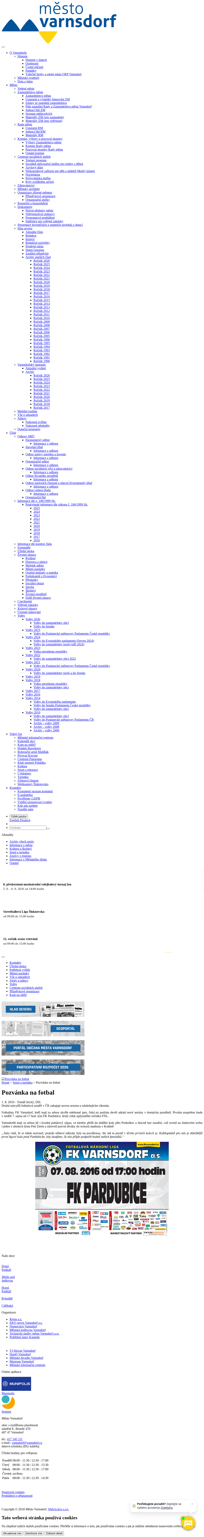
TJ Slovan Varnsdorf (22, 1350)
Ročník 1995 (41, 343)
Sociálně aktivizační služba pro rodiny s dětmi (54, 164)
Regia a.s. (16, 1319)
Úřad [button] (13, 432)
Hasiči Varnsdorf (20, 1354)
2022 (36, 519)
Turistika (23, 777)
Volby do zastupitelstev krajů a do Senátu (59, 673)
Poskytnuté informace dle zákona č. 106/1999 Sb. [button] (57, 504)
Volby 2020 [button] (33, 669)
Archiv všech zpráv (22, 841)
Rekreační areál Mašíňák (33, 752)
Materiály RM (34, 135)
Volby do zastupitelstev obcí (51, 622)
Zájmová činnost (28, 780)
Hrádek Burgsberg (29, 748)
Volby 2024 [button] (33, 637)
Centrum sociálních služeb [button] (34, 156)
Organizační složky (38, 199)
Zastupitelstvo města (38, 95)
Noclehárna (33, 174)
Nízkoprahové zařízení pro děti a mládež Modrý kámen (60, 171)
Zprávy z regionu (20, 856)
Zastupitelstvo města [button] (30, 92)
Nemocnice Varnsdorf (23, 1326)
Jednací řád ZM (35, 110)
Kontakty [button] (15, 787)
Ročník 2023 (41, 271)
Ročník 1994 (41, 346)
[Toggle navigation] (3, 47)
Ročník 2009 (41, 321)
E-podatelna (25, 795)
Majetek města (35, 565)
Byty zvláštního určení (40, 181)
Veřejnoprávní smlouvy (40, 214)
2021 (36, 522)
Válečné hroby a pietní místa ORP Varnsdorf (53, 74)
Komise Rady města (38, 146)
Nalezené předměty (38, 425)
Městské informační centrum (35, 737)
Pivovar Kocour (28, 755)
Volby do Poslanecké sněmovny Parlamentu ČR (63, 719)
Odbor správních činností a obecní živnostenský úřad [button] (59, 483)
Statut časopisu (35, 250)
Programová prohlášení (40, 217)
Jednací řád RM (35, 131)
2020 (36, 526)
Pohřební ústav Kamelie (25, 1337)
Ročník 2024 (41, 268)
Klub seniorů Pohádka (32, 762)
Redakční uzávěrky (38, 242)
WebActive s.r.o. (58, 1509)
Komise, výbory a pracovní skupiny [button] (40, 138)
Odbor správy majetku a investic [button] (46, 454)
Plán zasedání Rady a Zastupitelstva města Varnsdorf (59, 106)
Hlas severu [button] (25, 228)
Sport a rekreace (28, 769)
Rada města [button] (25, 124)
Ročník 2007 (41, 328)
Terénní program (36, 160)
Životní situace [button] (27, 554)
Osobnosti (32, 63)
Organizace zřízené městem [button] (35, 192)
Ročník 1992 (41, 354)
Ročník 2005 (41, 336)
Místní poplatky (35, 569)
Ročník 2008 (41, 325)
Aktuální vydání (36, 368)
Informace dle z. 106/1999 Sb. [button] (37, 501)
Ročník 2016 (41, 296)
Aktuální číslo (34, 232)
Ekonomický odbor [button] (38, 440)
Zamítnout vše (33, 1533)
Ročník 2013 (41, 307)
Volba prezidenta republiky (50, 651)
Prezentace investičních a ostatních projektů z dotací (50, 224)
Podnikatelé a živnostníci (41, 576)
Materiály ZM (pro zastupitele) (45, 117)
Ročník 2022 (41, 275)
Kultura (22, 766)
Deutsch (25, 820)
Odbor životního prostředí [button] (42, 475)
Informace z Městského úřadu (28, 859)
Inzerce (30, 239)
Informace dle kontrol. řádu (35, 544)
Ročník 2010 (41, 318)
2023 (36, 515)
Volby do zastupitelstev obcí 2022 (54, 658)
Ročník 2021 (41, 278)
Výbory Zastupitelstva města (43, 142)
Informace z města (21, 845)
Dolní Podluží (6, 1267)
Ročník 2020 (41, 282)
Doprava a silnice (36, 562)
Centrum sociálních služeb (26, 987)
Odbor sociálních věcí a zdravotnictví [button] (49, 468)
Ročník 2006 (41, 332)
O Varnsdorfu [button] (18, 52)
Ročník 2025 (41, 264)
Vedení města (26, 88)
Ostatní (14, 863)
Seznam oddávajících (39, 113)
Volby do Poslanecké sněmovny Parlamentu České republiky (71, 633)
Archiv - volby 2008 (46, 726)
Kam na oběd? (27, 744)
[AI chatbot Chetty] (188, 1523)
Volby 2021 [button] (33, 662)
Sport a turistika (19, 852)
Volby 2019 (33, 676)
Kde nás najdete (28, 805)
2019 (36, 529)
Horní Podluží (6, 1289)
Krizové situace (27, 608)
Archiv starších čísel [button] (38, 257)
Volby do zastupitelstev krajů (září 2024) (58, 644)
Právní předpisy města (39, 210)
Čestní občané (34, 67)
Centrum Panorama (30, 759)
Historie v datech (36, 60)
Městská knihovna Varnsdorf (28, 1330)
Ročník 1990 (41, 361)
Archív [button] (30, 371)
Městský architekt (29, 189)
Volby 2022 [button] (33, 655)
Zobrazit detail (54, 1533)
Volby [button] (21, 615)
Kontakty (15, 962)
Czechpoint (25, 601)
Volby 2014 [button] (33, 698)
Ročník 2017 (41, 293)
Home (5, 1082)
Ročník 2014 (41, 303)
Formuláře (24, 547)
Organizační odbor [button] (37, 461)
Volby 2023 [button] (33, 648)
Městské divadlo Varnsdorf (26, 1358)
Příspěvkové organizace (40, 196)
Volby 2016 (33, 694)
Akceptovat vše (12, 1533)
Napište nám (25, 809)
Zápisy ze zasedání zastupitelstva (46, 103)
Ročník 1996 (41, 339)
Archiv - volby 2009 (46, 723)
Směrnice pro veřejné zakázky (44, 221)
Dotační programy (29, 429)
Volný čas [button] (16, 734)
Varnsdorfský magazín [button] (32, 364)
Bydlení (30, 558)
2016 (36, 540)
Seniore (6, 1411)
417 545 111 (15, 1439)
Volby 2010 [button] (33, 712)
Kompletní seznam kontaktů (35, 791)
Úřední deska (26, 551)
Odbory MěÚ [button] (26, 436)
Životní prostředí (36, 594)
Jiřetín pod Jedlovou (8, 1278)
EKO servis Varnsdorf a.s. (26, 1322)
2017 (36, 536)
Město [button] (13, 85)
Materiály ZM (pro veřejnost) (44, 121)
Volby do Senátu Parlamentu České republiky (62, 705)
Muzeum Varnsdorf (22, 1361)
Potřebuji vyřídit (20, 969)
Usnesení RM (34, 128)
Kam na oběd (18, 995)
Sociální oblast (35, 583)
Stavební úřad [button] (34, 447)
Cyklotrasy (24, 773)
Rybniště (7, 1298)
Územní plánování (29, 612)
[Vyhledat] (48, 828)
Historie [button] (22, 56)
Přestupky (32, 579)
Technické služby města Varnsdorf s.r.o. (34, 1333)
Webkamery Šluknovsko (33, 784)
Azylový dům (34, 167)
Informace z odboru (45, 443)
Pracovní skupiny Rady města (44, 149)
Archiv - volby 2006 (46, 730)
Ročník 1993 (41, 350)
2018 (36, 533)
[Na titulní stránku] (59, 42)
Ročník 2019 (41, 285)
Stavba (30, 587)
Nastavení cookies (13, 1492)
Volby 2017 (33, 691)
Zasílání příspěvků (37, 253)
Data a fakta (25, 81)
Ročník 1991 (41, 357)
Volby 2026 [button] (33, 619)
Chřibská (7, 1305)
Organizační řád (36, 497)
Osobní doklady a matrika (42, 572)
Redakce (31, 235)
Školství (31, 590)
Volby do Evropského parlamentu (54, 701)
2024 (36, 511)
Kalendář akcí (26, 741)
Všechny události (187, 952)
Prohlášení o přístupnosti (17, 1495)
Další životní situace (38, 597)
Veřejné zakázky (28, 605)
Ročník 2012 (41, 311)
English (15, 820)
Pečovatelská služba (38, 178)
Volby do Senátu (43, 626)
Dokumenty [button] (25, 207)
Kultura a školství (21, 848)
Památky (31, 70)
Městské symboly (28, 77)
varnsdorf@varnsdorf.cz (27, 1442)
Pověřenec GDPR (29, 798)
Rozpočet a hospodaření (33, 203)
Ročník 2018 (41, 289)
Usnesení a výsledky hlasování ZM (48, 99)
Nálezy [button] (22, 418)
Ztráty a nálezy (19, 980)
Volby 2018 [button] (33, 680)
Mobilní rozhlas (27, 411)
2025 (36, 508)
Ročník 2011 (41, 314)
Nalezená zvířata (36, 422)
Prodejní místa (34, 246)
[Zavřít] (192, 1504)
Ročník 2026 (41, 260)
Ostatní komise (35, 153)
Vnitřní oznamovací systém (35, 802)
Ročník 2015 (41, 300)
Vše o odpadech (28, 415)
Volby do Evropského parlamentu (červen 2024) (63, 640)
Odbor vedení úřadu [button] (38, 490)
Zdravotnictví (26, 185)
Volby (13, 984)
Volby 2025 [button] (33, 630)
